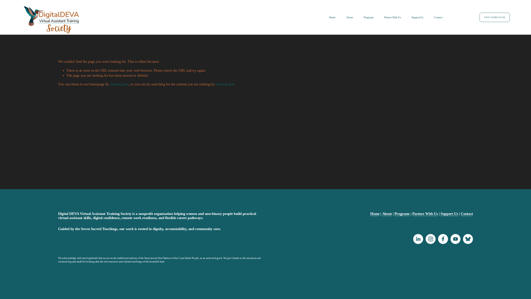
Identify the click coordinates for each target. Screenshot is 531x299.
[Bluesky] (468, 239)
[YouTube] (455, 239)
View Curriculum (494, 17)
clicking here (119, 84)
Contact (438, 17)
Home (332, 17)
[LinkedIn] (418, 239)
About (349, 17)
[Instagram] (431, 239)
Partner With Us (392, 17)
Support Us (417, 17)
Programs (369, 17)
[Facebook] (443, 239)
